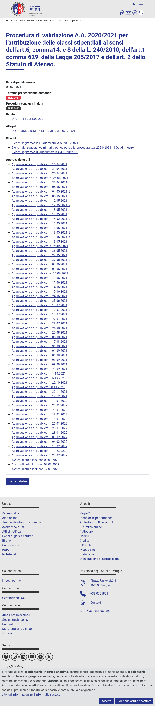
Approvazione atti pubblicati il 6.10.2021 (39, 378)
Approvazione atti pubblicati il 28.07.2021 (39, 323)
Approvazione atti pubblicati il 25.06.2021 (39, 300)
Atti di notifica (11, 531)
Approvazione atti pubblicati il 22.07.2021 (39, 319)
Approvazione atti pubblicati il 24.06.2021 (39, 296)
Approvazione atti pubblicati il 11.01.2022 (39, 401)
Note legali (9, 554)
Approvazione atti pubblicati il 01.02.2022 (39, 437)
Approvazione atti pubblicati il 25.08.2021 (39, 332)
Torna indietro (17, 481)
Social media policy (15, 619)
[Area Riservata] (122, 12)
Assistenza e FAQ (13, 527)
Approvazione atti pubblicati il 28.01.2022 (39, 432)
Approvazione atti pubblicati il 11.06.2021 (39, 282)
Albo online (9, 518)
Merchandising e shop (17, 629)
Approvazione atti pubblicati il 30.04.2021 (39, 182)
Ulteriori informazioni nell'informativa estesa (31, 694)
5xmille (7, 633)
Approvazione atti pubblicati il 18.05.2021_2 (41, 228)
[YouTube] (32, 657)
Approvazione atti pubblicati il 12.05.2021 (39, 200)
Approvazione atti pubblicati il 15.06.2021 (39, 291)
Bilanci (6, 540)
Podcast (7, 624)
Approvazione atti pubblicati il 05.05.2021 (39, 196)
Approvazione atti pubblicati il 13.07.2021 (39, 305)
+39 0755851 (99, 593)
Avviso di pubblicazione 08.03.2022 (35, 464)
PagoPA (85, 513)
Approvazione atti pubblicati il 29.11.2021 (39, 391)
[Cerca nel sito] (141, 12)
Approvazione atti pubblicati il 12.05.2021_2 (41, 205)
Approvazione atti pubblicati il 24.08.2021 (39, 328)
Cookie (84, 536)
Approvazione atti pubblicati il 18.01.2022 (39, 419)
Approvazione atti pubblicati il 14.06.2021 (39, 287)
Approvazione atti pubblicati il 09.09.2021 (39, 364)
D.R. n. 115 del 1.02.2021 (28, 119)
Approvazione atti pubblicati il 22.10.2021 (39, 382)
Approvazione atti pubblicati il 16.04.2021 (39, 164)
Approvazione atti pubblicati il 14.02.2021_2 (41, 219)
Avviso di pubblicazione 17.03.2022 (35, 469)
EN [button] (133, 4)
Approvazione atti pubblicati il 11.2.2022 (39, 451)
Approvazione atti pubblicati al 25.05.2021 (40, 246)
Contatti (95, 602)
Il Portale (85, 545)
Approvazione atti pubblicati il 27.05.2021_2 (41, 260)
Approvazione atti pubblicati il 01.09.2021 (39, 351)
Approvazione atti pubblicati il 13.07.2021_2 (41, 310)
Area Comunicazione (16, 615)
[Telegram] (40, 657)
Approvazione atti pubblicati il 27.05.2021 (39, 255)
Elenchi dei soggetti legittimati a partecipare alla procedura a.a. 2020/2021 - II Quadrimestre (73, 147)
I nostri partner (12, 580)
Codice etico (10, 545)
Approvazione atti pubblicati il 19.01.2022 (39, 414)
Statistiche (87, 554)
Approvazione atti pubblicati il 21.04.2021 (39, 169)
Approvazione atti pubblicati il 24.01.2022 (39, 405)
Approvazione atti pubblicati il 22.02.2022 (39, 455)
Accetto (106, 701)
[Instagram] (15, 657)
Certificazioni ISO (13, 598)
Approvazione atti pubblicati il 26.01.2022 (39, 423)
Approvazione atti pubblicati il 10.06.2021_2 (41, 278)
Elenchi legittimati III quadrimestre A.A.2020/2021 (45, 152)
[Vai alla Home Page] (26, 8)
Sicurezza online (91, 527)
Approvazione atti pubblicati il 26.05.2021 (39, 250)
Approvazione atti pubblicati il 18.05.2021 (39, 223)
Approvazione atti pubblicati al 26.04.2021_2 (41, 178)
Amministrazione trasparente (21, 522)
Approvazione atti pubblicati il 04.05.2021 (39, 187)
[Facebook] (6, 657)
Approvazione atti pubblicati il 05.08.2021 (39, 337)
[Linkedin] (23, 657)
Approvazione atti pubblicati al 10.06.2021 (40, 273)
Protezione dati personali (96, 522)
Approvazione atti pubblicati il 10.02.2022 (39, 446)
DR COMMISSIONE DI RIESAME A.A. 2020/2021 (43, 131)
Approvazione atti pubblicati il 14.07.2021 (39, 314)
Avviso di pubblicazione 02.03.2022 (35, 460)
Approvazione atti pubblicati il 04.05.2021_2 (41, 191)
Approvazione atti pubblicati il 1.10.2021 (39, 373)
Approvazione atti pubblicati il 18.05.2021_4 (41, 237)
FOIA (5, 550)
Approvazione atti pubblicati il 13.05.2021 (39, 210)
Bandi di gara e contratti (18, 536)
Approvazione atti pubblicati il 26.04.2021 (39, 173)
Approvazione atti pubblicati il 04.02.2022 (39, 442)
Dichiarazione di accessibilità (99, 559)
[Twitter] (49, 657)
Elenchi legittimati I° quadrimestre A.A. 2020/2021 (45, 143)
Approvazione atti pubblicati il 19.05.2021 (39, 241)
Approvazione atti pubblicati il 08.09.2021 (39, 360)
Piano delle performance (96, 518)
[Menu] (141, 4)
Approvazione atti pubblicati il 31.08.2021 (39, 346)
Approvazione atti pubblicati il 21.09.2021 (39, 369)
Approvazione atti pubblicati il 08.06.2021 (39, 264)
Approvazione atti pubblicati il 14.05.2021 (39, 214)
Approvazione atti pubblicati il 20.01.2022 (39, 410)
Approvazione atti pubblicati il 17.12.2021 (39, 396)
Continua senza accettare (134, 701)
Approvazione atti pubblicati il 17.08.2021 (39, 341)
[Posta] (128, 12)
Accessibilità (10, 513)
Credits (84, 540)
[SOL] (134, 12)
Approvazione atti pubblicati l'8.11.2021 (38, 387)
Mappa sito (87, 550)
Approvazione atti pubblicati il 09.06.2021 (39, 269)
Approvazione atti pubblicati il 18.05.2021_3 (41, 232)
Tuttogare (86, 531)
